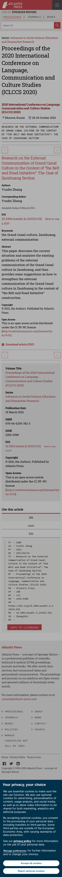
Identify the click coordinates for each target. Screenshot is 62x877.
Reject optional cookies (31, 871)
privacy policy (22, 841)
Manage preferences (14, 850)
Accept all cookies (31, 863)
